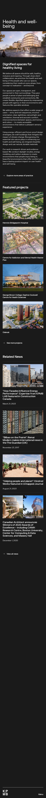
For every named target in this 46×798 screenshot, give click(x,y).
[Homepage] (5, 792)
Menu (40, 794)
